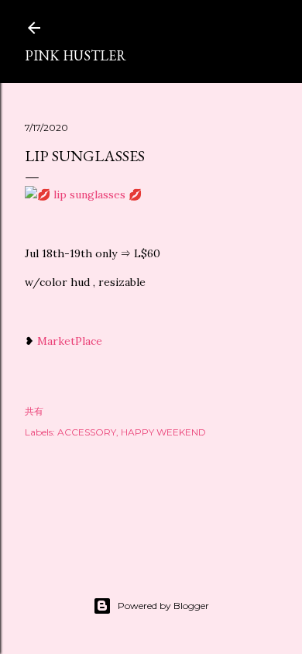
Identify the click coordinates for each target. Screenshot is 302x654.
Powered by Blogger (163, 605)
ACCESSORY (86, 432)
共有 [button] (34, 411)
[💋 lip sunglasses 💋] (83, 194)
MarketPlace (69, 341)
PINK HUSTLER (75, 55)
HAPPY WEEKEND (163, 432)
